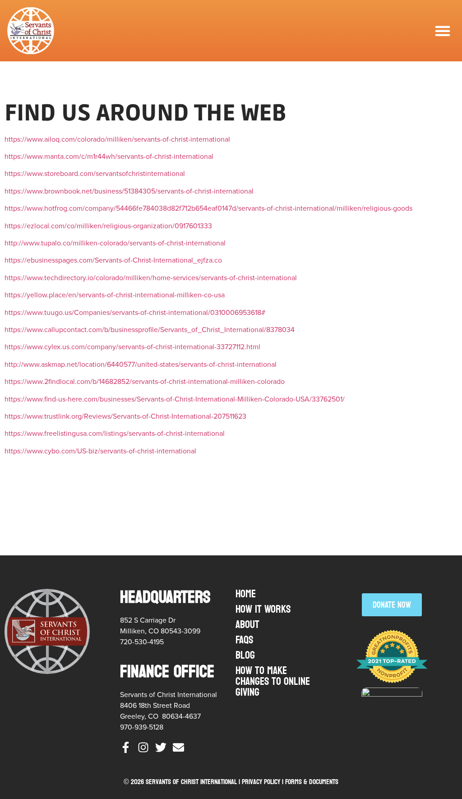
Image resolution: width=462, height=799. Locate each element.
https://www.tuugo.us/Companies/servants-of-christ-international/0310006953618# (135, 312)
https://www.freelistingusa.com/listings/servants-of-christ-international (115, 433)
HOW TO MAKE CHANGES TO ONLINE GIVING (273, 681)
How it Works (263, 609)
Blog (245, 655)
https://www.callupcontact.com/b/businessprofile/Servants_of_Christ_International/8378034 (150, 329)
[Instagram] (143, 747)
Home (246, 594)
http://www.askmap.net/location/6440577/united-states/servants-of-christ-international (141, 364)
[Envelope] (178, 747)
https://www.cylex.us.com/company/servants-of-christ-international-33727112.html (132, 347)
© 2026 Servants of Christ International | (183, 781)
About (247, 624)
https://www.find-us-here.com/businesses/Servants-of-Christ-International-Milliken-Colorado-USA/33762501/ (175, 399)
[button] (442, 30)
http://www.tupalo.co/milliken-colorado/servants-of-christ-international (115, 243)
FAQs (244, 640)
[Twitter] (160, 747)
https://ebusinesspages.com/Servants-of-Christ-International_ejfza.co (113, 260)
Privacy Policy (261, 781)
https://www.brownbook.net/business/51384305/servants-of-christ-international (129, 191)
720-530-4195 (142, 642)
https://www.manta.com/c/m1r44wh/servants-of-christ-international (109, 156)
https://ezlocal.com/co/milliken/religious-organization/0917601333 (108, 226)
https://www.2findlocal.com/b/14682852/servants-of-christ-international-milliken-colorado (145, 381)
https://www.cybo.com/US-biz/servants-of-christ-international (100, 451)
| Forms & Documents (310, 781)
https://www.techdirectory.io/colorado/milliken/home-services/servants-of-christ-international (151, 277)
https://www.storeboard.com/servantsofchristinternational (95, 173)
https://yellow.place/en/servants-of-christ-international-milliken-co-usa (115, 295)
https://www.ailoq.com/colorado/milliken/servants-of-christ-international (117, 139)
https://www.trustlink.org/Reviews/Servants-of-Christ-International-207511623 (125, 416)
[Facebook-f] (125, 747)
